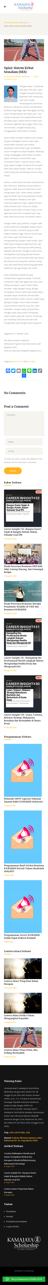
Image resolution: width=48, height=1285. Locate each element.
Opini (26, 22)
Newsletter (11, 1211)
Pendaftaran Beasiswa (16, 1221)
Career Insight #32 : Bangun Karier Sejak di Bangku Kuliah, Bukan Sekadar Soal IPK (22, 532)
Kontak (9, 1216)
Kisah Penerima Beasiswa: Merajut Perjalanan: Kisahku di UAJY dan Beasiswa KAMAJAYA (22, 607)
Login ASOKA (12, 1226)
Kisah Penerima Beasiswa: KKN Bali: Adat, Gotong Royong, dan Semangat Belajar (23, 569)
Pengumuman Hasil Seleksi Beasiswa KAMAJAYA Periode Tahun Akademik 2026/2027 (24, 868)
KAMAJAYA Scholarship (13, 22)
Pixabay (32, 361)
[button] (24, 1279)
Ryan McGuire (18, 361)
